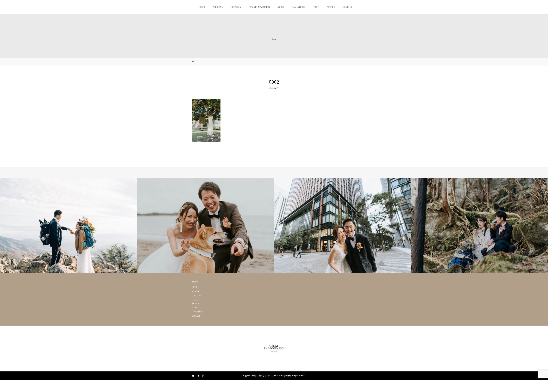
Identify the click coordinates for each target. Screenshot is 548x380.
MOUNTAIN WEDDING (259, 7)
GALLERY (196, 300)
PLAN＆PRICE (298, 7)
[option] (68, 225)
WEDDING (218, 7)
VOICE (281, 7)
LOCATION (236, 7)
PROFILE (331, 7)
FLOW (316, 7)
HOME (202, 7)
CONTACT (347, 7)
